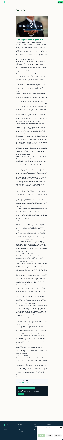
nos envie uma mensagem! (41, 376)
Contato (34, 431)
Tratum (18, 357)
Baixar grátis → (21, 393)
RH (18, 426)
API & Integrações (21, 431)
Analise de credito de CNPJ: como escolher (26, 382)
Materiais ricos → (35, 432)
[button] (61, 427)
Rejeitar (49, 435)
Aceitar (41, 435)
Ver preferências (58, 435)
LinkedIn (6, 431)
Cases (34, 429)
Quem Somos (35, 426)
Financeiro (19, 429)
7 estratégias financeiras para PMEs (29, 40)
